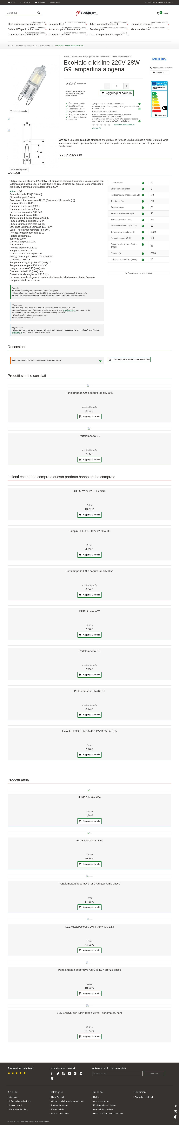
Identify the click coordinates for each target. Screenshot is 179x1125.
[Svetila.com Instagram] (76, 1073)
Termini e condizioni (144, 1097)
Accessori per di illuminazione (67, 29)
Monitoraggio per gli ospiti (104, 1105)
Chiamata (26, 2)
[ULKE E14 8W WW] (89, 790)
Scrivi (13, 2)
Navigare (41, 2)
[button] (55, 2)
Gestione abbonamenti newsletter (108, 1113)
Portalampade (108, 29)
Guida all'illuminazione (103, 1109)
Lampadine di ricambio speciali (26, 34)
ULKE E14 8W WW (89, 797)
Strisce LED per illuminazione (26, 29)
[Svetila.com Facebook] (53, 1073)
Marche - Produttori (60, 1113)
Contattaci (13, 1097)
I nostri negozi (15, 1105)
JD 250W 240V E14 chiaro (90, 491)
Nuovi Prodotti (57, 1097)
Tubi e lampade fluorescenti (108, 23)
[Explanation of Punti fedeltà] (139, 121)
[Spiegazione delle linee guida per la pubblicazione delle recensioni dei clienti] (100, 360)
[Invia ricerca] (39, 13)
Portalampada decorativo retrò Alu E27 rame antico (89, 883)
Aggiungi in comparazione (161, 68)
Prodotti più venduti (59, 1105)
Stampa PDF (161, 72)
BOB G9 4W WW (89, 611)
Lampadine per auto (67, 34)
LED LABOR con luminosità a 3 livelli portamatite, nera (89, 1012)
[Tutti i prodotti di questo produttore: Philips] (159, 59)
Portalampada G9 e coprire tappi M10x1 (90, 392)
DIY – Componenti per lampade (108, 34)
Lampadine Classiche (149, 23)
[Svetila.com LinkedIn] (82, 1073)
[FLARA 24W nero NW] (89, 833)
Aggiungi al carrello (91, 416)
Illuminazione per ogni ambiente (26, 23)
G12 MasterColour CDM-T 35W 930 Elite (89, 926)
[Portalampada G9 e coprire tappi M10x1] (89, 385)
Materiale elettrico (149, 29)
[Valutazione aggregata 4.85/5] (17, 1072)
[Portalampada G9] (89, 428)
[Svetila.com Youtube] (70, 1073)
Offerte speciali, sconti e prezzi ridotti (67, 1101)
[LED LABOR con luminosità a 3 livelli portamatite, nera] (89, 1005)
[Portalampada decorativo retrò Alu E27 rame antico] (89, 876)
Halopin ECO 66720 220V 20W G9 (89, 531)
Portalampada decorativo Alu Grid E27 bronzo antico (89, 969)
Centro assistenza (101, 1101)
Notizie (96, 1097)
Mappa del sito (57, 1109)
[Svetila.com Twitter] (58, 1073)
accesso (154, 1073)
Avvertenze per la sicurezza (140, 273)
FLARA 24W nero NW (89, 840)
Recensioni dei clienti (18, 1109)
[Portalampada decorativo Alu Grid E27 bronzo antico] (89, 962)
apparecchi (17, 332)
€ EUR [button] (169, 2)
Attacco (14, 191)
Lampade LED (67, 23)
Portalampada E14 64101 (89, 691)
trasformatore (69, 310)
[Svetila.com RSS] (64, 1073)
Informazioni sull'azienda (20, 1101)
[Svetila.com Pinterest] (53, 1078)
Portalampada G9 (89, 435)
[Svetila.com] (87, 13)
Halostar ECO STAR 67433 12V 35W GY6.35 (89, 731)
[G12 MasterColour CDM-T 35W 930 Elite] (89, 919)
